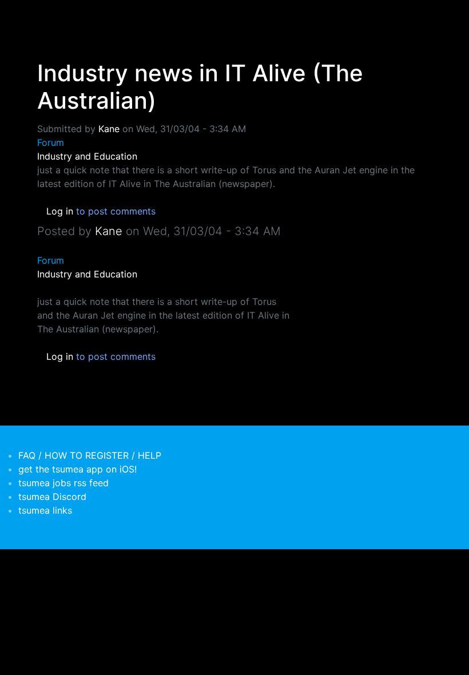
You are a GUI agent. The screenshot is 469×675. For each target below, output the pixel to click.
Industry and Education (87, 156)
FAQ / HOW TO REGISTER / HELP (89, 455)
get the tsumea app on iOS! (77, 469)
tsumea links (45, 510)
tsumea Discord (52, 496)
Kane (109, 128)
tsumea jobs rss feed (63, 483)
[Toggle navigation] (45, 16)
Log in (59, 211)
